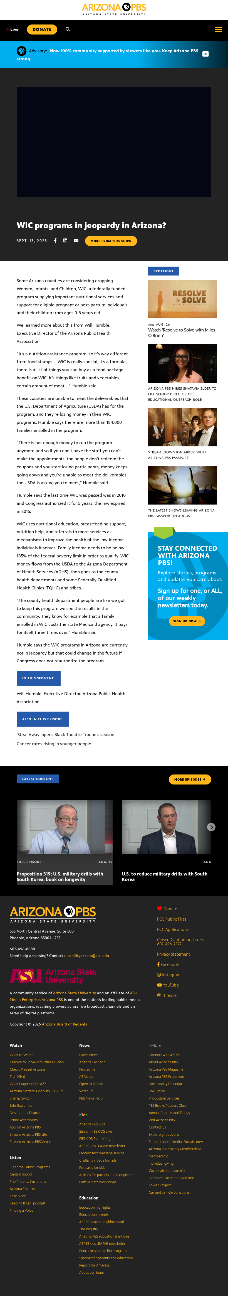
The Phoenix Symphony (28, 1181)
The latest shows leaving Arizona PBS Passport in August (181, 513)
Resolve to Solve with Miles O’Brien (37, 1062)
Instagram (170, 974)
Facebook (169, 964)
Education (88, 1198)
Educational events (93, 1215)
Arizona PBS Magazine (166, 1069)
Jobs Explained (21, 1105)
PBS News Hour (91, 1098)
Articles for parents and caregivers (105, 1175)
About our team (91, 1272)
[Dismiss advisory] (205, 54)
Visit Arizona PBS (162, 1120)
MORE (188, 779)
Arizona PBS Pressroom (167, 1076)
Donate (170, 908)
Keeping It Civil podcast (27, 1203)
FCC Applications (173, 929)
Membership (158, 1156)
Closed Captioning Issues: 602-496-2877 (181, 941)
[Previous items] (17, 827)
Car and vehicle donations (169, 1192)
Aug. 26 (159, 324)
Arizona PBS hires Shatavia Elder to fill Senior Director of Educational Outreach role (182, 394)
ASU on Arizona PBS (25, 1127)
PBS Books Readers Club (167, 1105)
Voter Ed (86, 1091)
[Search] (68, 29)
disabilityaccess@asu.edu (86, 955)
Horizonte (87, 1069)
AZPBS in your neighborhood (101, 1222)
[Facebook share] (58, 240)
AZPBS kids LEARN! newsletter (102, 1146)
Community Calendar (165, 1084)
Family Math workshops (97, 1182)
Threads (169, 995)
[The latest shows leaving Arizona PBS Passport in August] (182, 468)
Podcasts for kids (92, 1167)
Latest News (88, 1055)
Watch (16, 1045)
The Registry (88, 1229)
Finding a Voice (21, 1210)
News (84, 1045)
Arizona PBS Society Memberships (175, 1149)
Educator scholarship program (103, 1251)
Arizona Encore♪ (23, 1189)
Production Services (164, 1098)
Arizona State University (74, 993)
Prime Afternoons (24, 1120)
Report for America (94, 1265)
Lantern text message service (101, 1153)
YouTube (170, 985)
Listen (15, 1157)
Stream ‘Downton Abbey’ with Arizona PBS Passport (177, 455)
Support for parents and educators (106, 1258)
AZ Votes (86, 1076)
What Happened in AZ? (28, 1084)
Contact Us (157, 1127)
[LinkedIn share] (68, 240)
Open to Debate (91, 1084)
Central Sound (21, 1174)
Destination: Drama (25, 1113)
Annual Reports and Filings (169, 1113)
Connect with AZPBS (164, 1055)
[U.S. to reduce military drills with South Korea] (170, 803)
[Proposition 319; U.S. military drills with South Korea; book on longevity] (65, 803)
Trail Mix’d (17, 1076)
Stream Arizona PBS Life (28, 1134)
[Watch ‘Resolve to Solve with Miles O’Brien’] (182, 282)
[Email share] (79, 240)
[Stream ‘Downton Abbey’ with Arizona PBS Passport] (182, 410)
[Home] (114, 9)
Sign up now (185, 621)
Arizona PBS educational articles (104, 1236)
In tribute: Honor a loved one (171, 1178)
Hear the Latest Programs (30, 1167)
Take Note (18, 1196)
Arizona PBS (52, 999)
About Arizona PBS (163, 1062)
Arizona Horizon (92, 1062)
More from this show (111, 241)
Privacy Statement (173, 954)
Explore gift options (164, 1134)
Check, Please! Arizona (27, 1069)
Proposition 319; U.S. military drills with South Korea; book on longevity (60, 876)
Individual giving (161, 1163)
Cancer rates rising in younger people (54, 743)
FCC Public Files (171, 919)
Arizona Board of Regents (64, 1024)
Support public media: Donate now (176, 1142)
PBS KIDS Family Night (96, 1139)
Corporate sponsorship (167, 1171)
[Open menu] (218, 29)
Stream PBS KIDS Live (95, 1131)
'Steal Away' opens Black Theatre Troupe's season (65, 734)
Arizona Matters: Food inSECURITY (36, 1091)
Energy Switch (20, 1098)
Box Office (157, 1091)
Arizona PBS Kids (92, 1124)
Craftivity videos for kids (97, 1160)
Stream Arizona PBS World (30, 1142)
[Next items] (211, 827)
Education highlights (94, 1207)
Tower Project (160, 1185)
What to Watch (21, 1055)
